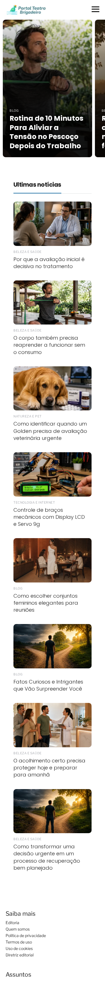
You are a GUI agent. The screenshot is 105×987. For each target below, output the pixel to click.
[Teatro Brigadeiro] (25, 9)
